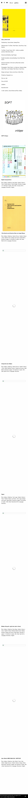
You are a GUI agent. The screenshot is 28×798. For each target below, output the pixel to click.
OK (25, 796)
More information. (11, 797)
